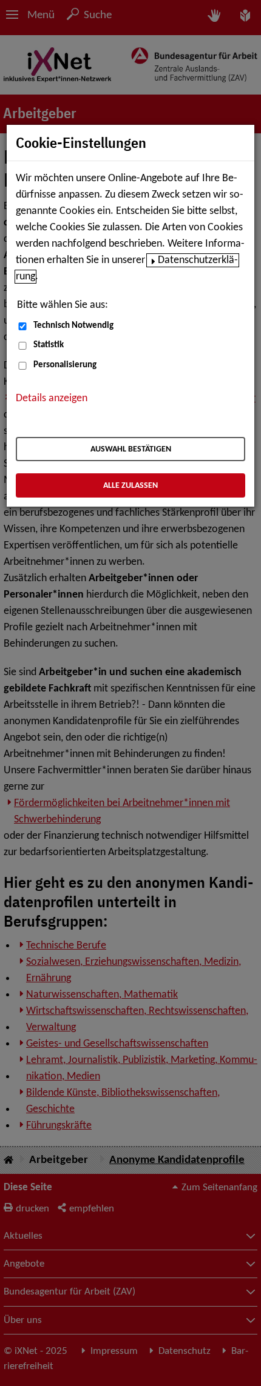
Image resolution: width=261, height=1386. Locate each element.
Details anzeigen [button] (51, 398)
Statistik (48, 345)
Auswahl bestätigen (130, 449)
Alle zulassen (130, 485)
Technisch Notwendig (73, 325)
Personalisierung (65, 365)
